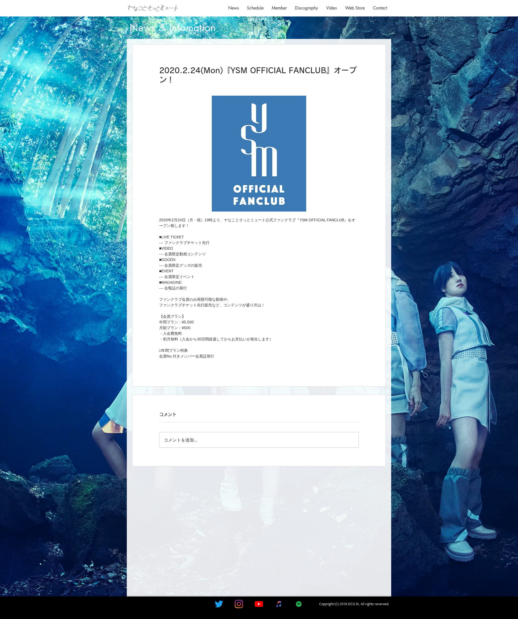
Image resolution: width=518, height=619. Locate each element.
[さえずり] (219, 604)
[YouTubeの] (259, 604)
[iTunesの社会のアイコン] (279, 604)
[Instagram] (239, 604)
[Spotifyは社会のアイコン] (299, 604)
